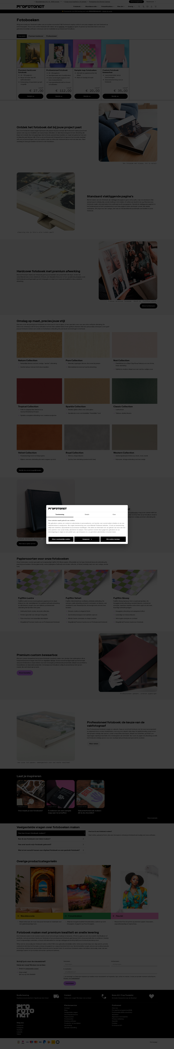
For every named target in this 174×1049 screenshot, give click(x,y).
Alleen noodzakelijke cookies (61, 539)
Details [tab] (87, 514)
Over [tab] (114, 514)
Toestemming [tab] (59, 514)
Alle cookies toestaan (113, 539)
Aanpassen (86, 539)
